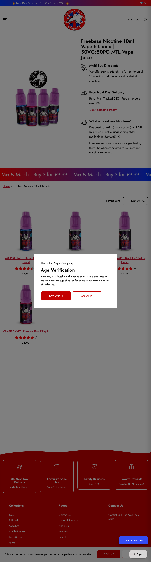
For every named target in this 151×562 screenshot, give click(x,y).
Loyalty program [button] (133, 540)
